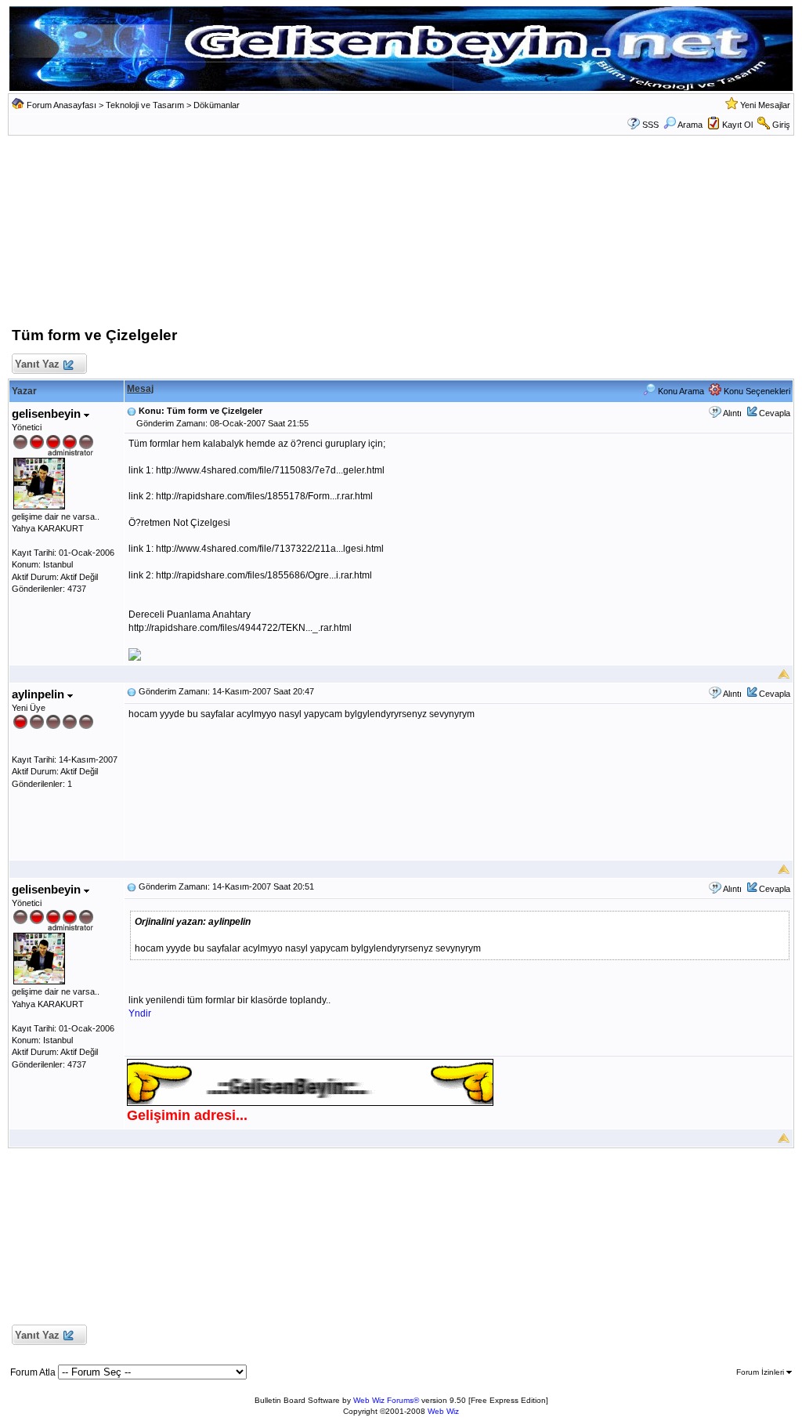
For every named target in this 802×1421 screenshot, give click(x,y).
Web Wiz (443, 1411)
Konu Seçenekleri (755, 391)
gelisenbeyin (48, 413)
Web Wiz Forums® (386, 1400)
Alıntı (732, 413)
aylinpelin (39, 694)
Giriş (781, 124)
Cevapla (774, 413)
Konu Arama (680, 391)
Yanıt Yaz (37, 364)
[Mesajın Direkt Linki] (131, 410)
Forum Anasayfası (61, 105)
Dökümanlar (216, 105)
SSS (650, 124)
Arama (690, 124)
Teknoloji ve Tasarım (145, 105)
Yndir (139, 1013)
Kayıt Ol (737, 124)
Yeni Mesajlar (765, 105)
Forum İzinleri (761, 1372)
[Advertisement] (401, 235)
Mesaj (140, 388)
